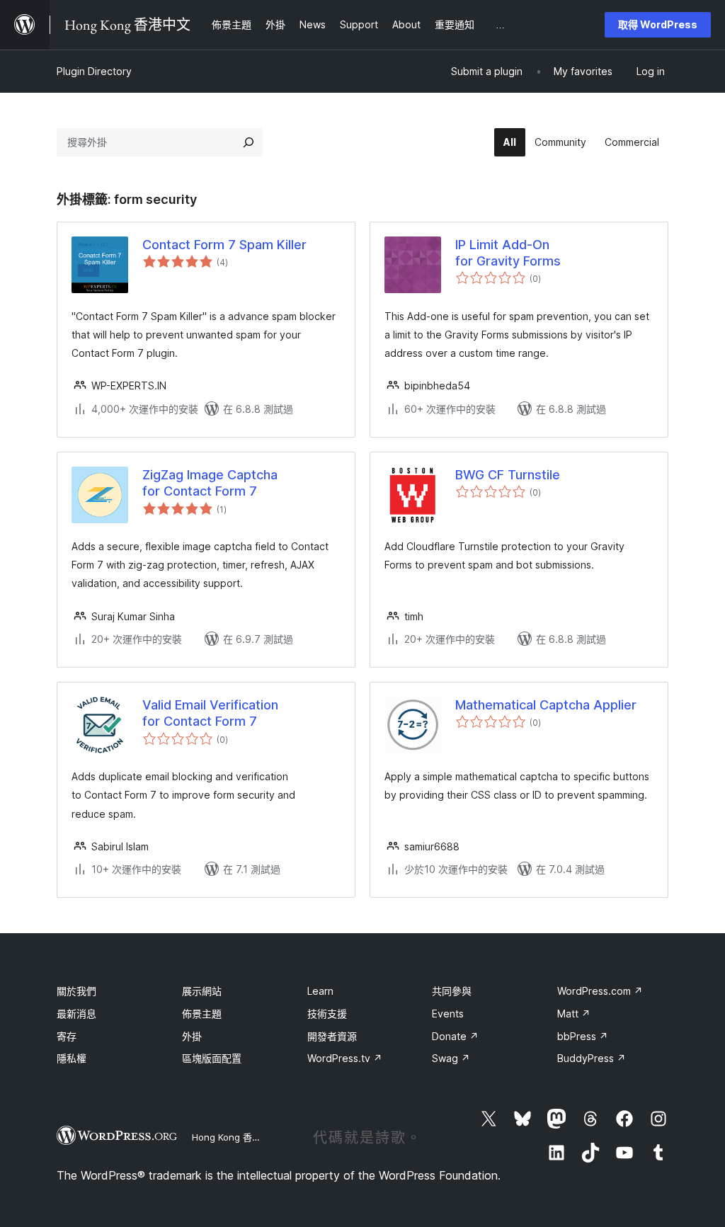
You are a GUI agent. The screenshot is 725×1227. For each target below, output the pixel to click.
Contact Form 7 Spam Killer (224, 244)
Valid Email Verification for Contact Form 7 (210, 713)
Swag (451, 1058)
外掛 (192, 1036)
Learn (320, 991)
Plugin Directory (94, 71)
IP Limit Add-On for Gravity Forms (508, 252)
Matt (573, 1014)
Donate (455, 1036)
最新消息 (76, 1014)
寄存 (66, 1036)
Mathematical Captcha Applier (545, 704)
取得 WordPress (657, 24)
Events (448, 1014)
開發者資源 (332, 1036)
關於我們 (76, 991)
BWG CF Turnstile (507, 474)
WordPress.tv (344, 1058)
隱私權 (71, 1058)
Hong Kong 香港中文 (236, 1137)
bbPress (582, 1036)
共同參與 (452, 991)
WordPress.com (600, 991)
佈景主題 (202, 1014)
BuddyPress (591, 1058)
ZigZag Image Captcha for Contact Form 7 (210, 482)
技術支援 (327, 1014)
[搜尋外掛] (248, 142)
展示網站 (202, 991)
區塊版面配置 (211, 1058)
